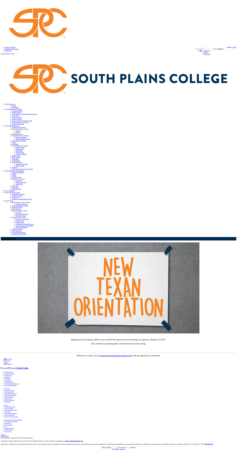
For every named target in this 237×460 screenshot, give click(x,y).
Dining (14, 174)
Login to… (206, 51)
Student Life (19, 184)
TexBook (14, 167)
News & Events (16, 231)
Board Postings (16, 209)
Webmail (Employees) (9, 428)
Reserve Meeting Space (9, 415)
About (9, 201)
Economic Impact (21, 216)
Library (14, 142)
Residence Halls (16, 177)
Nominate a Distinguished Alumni (22, 199)
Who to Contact (7, 431)
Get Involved (18, 179)
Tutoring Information (22, 164)
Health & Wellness (21, 137)
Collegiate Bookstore (18, 172)
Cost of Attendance (21, 154)
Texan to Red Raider (18, 124)
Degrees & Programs (13, 109)
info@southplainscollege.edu (74, 441)
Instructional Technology (19, 141)
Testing (18, 132)
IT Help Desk (7, 402)
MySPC (205, 52)
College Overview (20, 211)
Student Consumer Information (11, 416)
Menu (232, 47)
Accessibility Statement (9, 373)
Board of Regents (17, 207)
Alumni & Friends (17, 196)
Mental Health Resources (23, 139)
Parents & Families (9, 47)
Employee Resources (9, 392)
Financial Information (22, 214)
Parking (14, 176)
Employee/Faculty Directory (10, 393)
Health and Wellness (20, 136)
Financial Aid (19, 149)
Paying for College (20, 146)
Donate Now (8, 50)
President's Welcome (22, 204)
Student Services (12, 126)
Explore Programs (17, 111)
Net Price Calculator (8, 408)
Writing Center (20, 166)
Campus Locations (17, 229)
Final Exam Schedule (9, 397)
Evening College (17, 117)
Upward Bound (16, 189)
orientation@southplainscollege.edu (115, 355)
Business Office (20, 147)
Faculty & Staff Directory (19, 234)
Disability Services (17, 134)
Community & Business (11, 49)
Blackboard (206, 54)
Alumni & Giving (12, 192)
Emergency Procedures (22, 219)
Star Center (15, 186)
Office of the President (21, 202)
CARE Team (7, 378)
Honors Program (17, 119)
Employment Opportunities (10, 395)
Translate (133, 447)
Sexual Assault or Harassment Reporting (13, 420)
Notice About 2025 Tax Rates (10, 410)
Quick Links (15, 368)
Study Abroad (16, 157)
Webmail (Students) (8, 430)
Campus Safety (19, 217)
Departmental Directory (19, 232)
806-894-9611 (209, 444)
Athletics (10, 191)
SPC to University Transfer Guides (22, 121)
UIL (5, 426)
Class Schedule (7, 380)
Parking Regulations (21, 227)
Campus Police (20, 221)
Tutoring (17, 162)
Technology (15, 159)
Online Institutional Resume (10, 413)
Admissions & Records (18, 127)
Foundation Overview (18, 194)
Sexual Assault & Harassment (24, 226)
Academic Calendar (8, 372)
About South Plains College (20, 206)
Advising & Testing (20, 129)
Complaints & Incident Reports (25, 224)
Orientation (15, 144)
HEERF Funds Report (9, 400)
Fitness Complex (8, 398)
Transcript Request (8, 425)
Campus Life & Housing (14, 171)
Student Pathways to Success (20, 122)
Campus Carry (20, 222)
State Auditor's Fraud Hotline (10, 421)
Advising (18, 131)
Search (215, 49)
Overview (18, 212)
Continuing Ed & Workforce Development (24, 114)
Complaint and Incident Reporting (11, 383)
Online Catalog (16, 112)
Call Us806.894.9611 (5, 435)
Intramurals (19, 181)
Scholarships (19, 151)
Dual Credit (15, 116)
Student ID (15, 187)
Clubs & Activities (21, 182)
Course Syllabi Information (10, 385)
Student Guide (16, 156)
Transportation (16, 161)
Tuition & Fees (20, 152)
